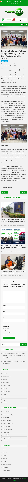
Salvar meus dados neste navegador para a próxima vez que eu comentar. (7, 330)
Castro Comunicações (19, 225)
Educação (5, 373)
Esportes (5, 379)
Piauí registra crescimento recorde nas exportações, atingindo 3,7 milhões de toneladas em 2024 (24, 192)
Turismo (5, 402)
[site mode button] (22, 24)
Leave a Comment (15, 65)
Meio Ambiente (6, 385)
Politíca (4, 394)
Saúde (4, 397)
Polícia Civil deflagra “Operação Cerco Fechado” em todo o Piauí (14, 362)
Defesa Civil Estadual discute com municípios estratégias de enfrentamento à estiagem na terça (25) (14, 355)
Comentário (6, 290)
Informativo (6, 382)
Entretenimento (7, 376)
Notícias (5, 388)
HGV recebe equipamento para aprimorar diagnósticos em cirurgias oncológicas (5, 192)
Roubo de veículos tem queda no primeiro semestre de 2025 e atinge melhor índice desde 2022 (13, 247)
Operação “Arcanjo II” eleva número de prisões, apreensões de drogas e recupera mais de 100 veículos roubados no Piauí (13, 221)
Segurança (4, 61)
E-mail (5, 311)
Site (4, 318)
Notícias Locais (6, 391)
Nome (4, 305)
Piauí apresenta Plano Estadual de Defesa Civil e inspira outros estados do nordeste (13, 272)
